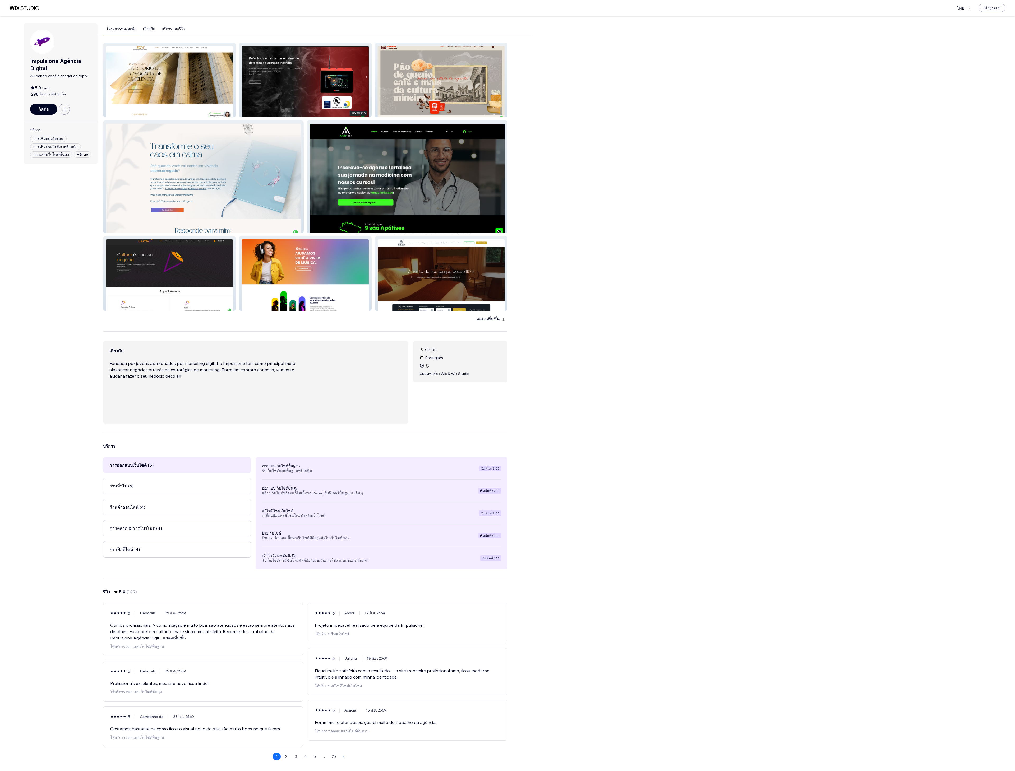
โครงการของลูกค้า (121, 28)
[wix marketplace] (24, 8)
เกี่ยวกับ (149, 28)
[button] (169, 80)
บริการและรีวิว (174, 28)
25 (334, 756)
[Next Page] (343, 756)
